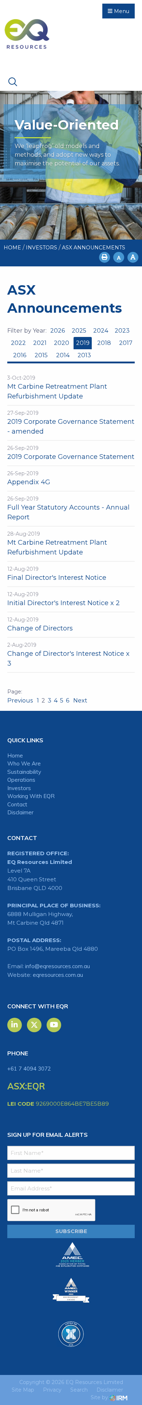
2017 (126, 342)
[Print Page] (104, 257)
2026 (57, 330)
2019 (83, 342)
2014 (63, 355)
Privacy (52, 1390)
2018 (104, 342)
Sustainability (24, 771)
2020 (61, 342)
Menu (121, 11)
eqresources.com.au (58, 974)
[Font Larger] (132, 257)
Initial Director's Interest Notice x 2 (63, 603)
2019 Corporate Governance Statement (70, 457)
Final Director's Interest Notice (56, 578)
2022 (18, 342)
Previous (20, 700)
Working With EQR (31, 796)
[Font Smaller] (118, 257)
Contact (17, 804)
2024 (100, 330)
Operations (21, 779)
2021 (40, 342)
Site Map (23, 1390)
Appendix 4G (28, 482)
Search (79, 1390)
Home (15, 755)
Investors (19, 788)
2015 (41, 355)
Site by (100, 1397)
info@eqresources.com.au (57, 966)
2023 (122, 330)
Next (79, 700)
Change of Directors (40, 628)
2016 (19, 355)
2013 (84, 355)
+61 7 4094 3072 (29, 1068)
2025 (79, 330)
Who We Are (24, 763)
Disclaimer (20, 812)
